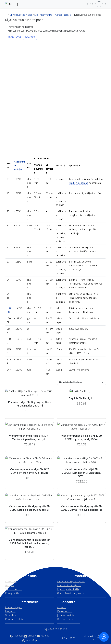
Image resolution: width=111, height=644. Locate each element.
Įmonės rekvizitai (66, 615)
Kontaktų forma (65, 619)
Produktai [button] (14, 37)
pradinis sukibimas (78, 183)
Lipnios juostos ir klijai (68, 589)
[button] (29, 576)
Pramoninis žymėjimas (69, 585)
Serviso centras (13, 589)
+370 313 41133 (57, 629)
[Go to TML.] (6, 14)
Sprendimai (11, 615)
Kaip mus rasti (64, 611)
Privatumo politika (14, 619)
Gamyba (9, 585)
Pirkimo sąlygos (13, 607)
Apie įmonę (11, 581)
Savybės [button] (30, 37)
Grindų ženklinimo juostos (70, 593)
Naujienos (10, 611)
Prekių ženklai (12, 593)
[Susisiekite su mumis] (104, 637)
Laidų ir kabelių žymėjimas (71, 581)
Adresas (61, 607)
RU (94, 640)
